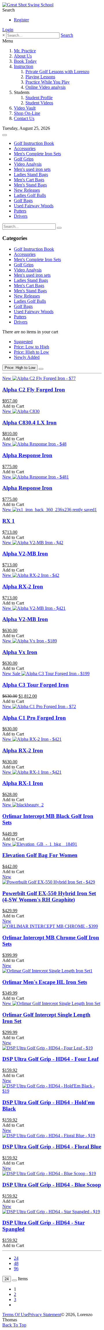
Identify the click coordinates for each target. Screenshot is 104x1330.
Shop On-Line (27, 113)
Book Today (25, 61)
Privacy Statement (44, 1314)
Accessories (25, 148)
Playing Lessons (40, 76)
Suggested (23, 341)
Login (7, 29)
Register (21, 19)
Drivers (20, 216)
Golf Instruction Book (34, 143)
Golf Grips (24, 158)
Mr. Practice (25, 50)
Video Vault (25, 108)
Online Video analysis (45, 87)
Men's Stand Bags (30, 184)
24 (16, 1258)
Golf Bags (23, 200)
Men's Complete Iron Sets (37, 153)
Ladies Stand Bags (31, 174)
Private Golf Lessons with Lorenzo (57, 71)
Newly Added (27, 357)
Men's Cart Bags (29, 179)
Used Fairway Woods (33, 205)
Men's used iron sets (32, 169)
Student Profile (39, 97)
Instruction (23, 66)
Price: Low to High (31, 346)
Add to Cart (13, 406)
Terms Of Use (15, 1314)
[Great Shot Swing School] (27, 4)
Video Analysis (28, 164)
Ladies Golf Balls (30, 195)
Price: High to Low (31, 352)
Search (67, 35)
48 (16, 1263)
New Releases (27, 190)
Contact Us (24, 118)
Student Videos (39, 102)
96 (16, 1268)
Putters (20, 210)
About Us (23, 55)
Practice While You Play (47, 82)
